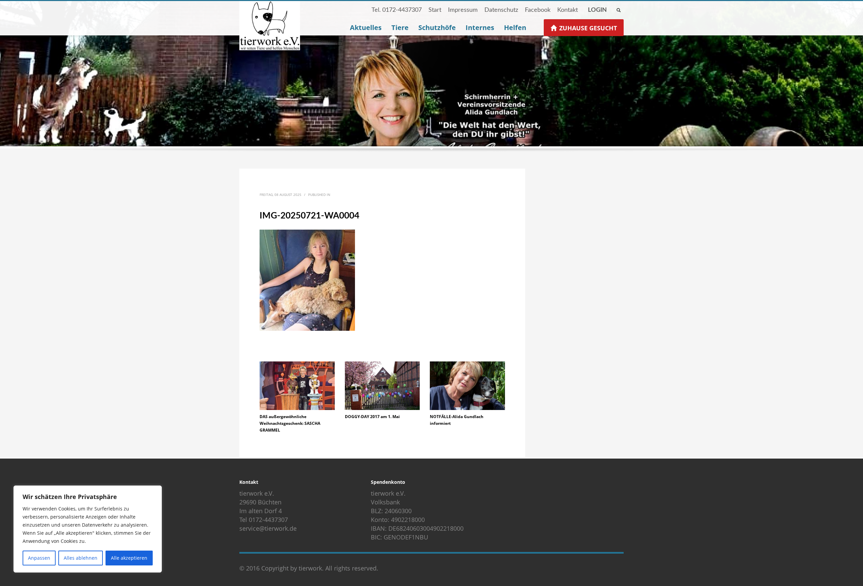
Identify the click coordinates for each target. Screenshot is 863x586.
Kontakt (567, 10)
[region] (87, 529)
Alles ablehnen (80, 558)
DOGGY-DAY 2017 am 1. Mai (372, 416)
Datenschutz (501, 10)
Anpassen (39, 558)
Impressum (463, 10)
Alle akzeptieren (129, 558)
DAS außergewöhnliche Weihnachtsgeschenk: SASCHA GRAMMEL (290, 423)
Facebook (537, 10)
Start (434, 10)
